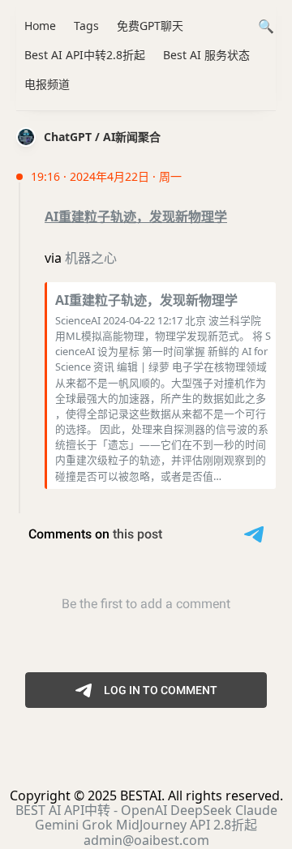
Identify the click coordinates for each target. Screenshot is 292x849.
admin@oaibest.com (146, 840)
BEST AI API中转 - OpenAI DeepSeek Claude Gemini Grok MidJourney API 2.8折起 (146, 817)
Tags (86, 25)
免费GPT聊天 (150, 25)
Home (40, 25)
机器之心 (91, 258)
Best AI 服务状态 (206, 54)
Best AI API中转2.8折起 (84, 54)
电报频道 (47, 84)
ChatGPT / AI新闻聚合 (102, 136)
